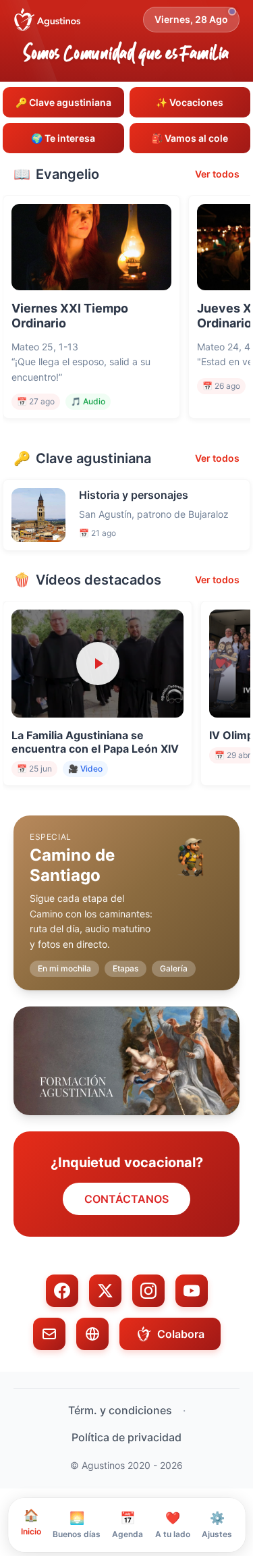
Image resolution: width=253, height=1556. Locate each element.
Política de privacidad (126, 1437)
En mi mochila (64, 968)
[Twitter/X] (105, 1291)
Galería (174, 968)
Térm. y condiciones (120, 1410)
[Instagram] (148, 1291)
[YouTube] (191, 1291)
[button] (126, 892)
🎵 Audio (88, 401)
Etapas (125, 968)
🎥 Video (85, 768)
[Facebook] (62, 1291)
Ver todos (217, 174)
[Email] (49, 1334)
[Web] (92, 1334)
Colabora (180, 1334)
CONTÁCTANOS (126, 1199)
